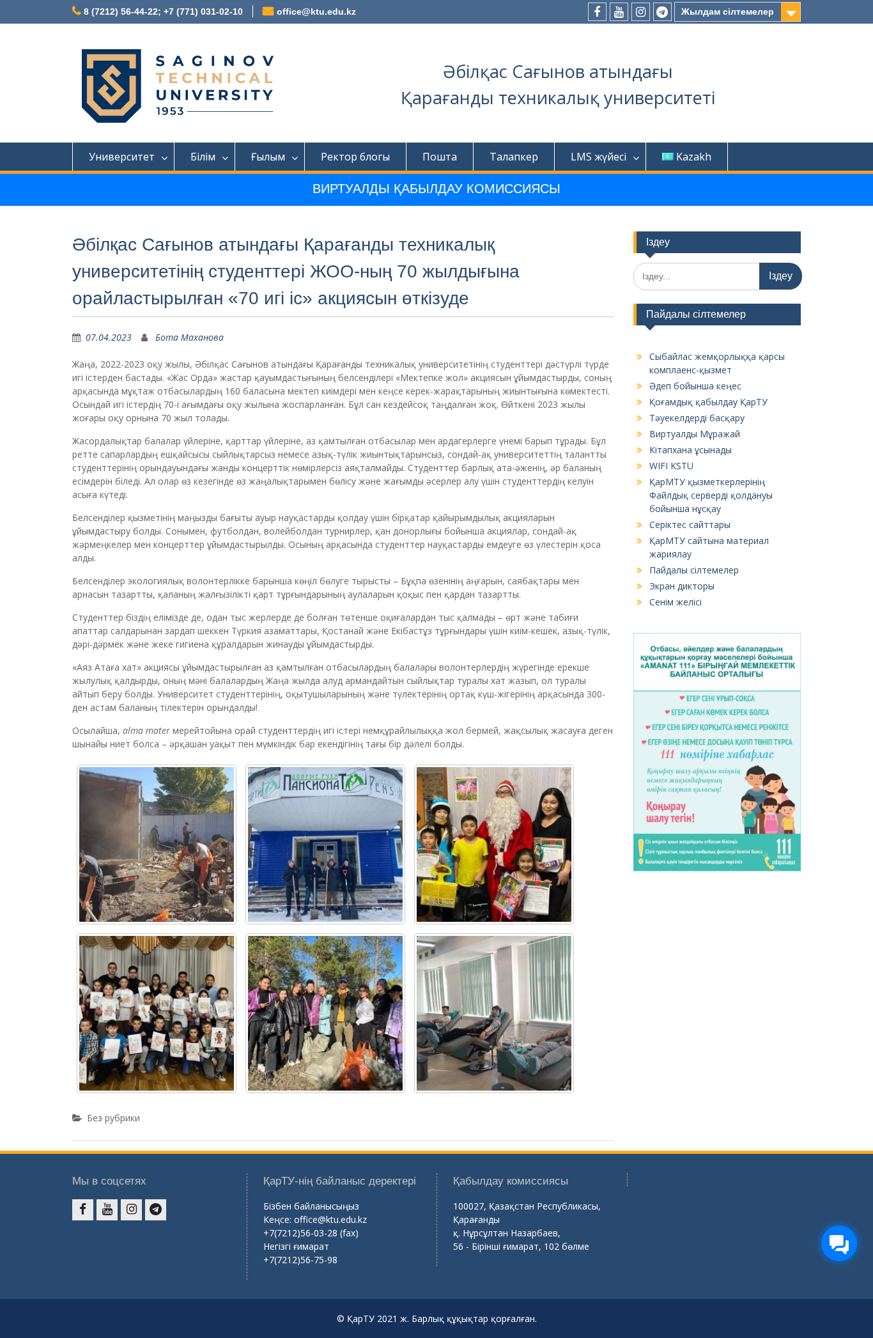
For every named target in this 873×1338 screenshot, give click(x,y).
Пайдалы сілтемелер (694, 570)
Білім (202, 157)
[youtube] (619, 12)
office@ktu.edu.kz (316, 11)
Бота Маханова (189, 337)
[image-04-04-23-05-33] (325, 1013)
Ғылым (268, 157)
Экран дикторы (682, 586)
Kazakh (693, 157)
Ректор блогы (355, 157)
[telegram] (662, 12)
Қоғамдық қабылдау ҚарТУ (708, 402)
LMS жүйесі (598, 157)
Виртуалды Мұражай (694, 434)
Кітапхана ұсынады (690, 450)
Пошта (439, 157)
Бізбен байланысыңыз (311, 1206)
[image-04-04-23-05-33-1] (494, 1013)
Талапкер (514, 157)
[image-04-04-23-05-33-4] (494, 844)
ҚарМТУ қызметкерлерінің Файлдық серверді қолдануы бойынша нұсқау (711, 495)
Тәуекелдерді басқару (697, 418)
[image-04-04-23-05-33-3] (325, 844)
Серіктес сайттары (689, 524)
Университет (122, 157)
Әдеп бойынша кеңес (695, 386)
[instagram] (640, 12)
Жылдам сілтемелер (727, 11)
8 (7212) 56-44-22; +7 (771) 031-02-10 (163, 11)
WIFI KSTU (671, 466)
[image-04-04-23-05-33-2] (156, 844)
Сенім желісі (675, 602)
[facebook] (597, 12)
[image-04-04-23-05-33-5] (156, 1013)
